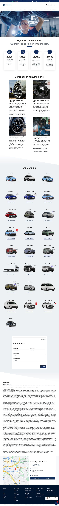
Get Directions (49, 478)
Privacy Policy (38, 496)
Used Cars (16, 493)
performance (5, 494)
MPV (4, 497)
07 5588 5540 (53, 1)
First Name (15, 348)
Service (46, 1)
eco (3, 492)
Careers (37, 492)
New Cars (16, 490)
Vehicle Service (28, 490)
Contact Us (36, 478)
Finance (15, 496)
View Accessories (11, 202)
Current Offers (17, 494)
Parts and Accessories (29, 492)
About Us (38, 490)
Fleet (15, 497)
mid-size (4, 496)
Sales (34, 1)
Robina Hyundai (51, 5)
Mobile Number (16, 358)
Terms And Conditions (40, 494)
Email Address (16, 353)
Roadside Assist (28, 494)
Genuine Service (28, 497)
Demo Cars (16, 492)
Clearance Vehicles (51, 492)
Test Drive (16, 500)
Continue (43, 366)
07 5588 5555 (40, 1)
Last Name (32, 348)
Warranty (27, 493)
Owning (26, 496)
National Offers (50, 490)
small (4, 493)
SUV (3, 490)
